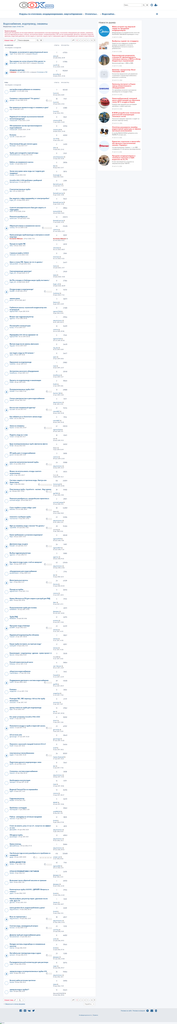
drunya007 (13, 91)
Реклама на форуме (139, 1011)
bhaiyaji (12, 175)
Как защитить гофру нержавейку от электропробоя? (29, 198)
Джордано (56, 611)
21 (43, 857)
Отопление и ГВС (42, 72)
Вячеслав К (13, 63)
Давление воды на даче (19, 544)
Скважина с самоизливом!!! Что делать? (25, 98)
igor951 (55, 684)
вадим (11, 755)
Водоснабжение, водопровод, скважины (25, 23)
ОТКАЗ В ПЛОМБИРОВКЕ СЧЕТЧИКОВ (24, 871)
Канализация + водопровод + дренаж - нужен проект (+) (31, 653)
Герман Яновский (58, 757)
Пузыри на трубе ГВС (18, 244)
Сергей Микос (14, 673)
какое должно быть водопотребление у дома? (27, 908)
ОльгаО (12, 637)
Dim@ (19, 26)
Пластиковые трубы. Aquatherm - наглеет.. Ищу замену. (31, 489)
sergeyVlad (13, 691)
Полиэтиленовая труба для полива (23, 608)
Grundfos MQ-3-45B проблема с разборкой (26, 180)
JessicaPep (56, 74)
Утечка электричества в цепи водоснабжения (27, 398)
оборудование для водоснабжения (23, 571)
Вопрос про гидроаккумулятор (21, 317)
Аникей (12, 400)
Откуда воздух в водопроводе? (22, 289)
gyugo (11, 857)
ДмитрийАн (13, 829)
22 (45, 857)
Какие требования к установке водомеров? (26, 535)
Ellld (54, 166)
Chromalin (13, 255)
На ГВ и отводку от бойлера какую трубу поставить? (29, 280)
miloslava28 (13, 120)
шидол (14, 26)
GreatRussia (13, 373)
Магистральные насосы (19, 580)
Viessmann (40, 63)
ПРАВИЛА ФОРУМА (17, 70)
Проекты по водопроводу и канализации (25, 380)
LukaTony (56, 930)
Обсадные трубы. (16, 835)
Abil (22, 26)
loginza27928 (13, 311)
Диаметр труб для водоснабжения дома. (25, 935)
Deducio (55, 302)
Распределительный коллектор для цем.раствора (29, 962)
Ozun (11, 211)
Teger (11, 484)
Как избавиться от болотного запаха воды (26, 417)
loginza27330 (14, 336)
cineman (55, 229)
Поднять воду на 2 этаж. (19, 435)
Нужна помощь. (16, 844)
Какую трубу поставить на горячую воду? (25, 644)
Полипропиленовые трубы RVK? (22, 389)
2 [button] (79, 40)
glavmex (12, 902)
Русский (12, 409)
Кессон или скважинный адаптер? (23, 407)
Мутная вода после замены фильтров (24, 344)
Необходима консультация (20, 780)
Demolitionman (14, 937)
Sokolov (55, 902)
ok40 (11, 973)
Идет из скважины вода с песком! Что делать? (27, 526)
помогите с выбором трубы (20, 517)
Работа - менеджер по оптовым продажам (26, 817)
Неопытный (56, 484)
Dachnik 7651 (57, 393)
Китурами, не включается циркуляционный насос (29, 52)
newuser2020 (14, 264)
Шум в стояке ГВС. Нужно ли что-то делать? (26, 262)
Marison (55, 584)
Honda (55, 266)
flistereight (56, 175)
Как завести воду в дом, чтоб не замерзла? (26, 562)
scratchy (12, 227)
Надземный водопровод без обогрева (24, 635)
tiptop (55, 275)
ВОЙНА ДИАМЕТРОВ (18, 862)
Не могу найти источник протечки (23, 980)
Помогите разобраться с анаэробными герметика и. (29, 498)
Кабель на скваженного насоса (21, 162)
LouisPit (55, 65)
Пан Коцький (13, 809)
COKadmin (13, 72)
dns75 (11, 764)
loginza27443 (14, 591)
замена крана (15, 298)
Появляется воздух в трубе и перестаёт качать (27, 726)
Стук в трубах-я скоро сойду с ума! (23, 507)
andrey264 (13, 646)
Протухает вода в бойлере (20, 626)
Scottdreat (56, 293)
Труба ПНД (14, 617)
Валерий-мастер (58, 193)
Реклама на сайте (126, 1011)
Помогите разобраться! (18, 216)
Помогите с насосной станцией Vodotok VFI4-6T (28, 744)
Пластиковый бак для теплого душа (23, 144)
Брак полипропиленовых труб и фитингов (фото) (29, 444)
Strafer (12, 164)
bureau (12, 327)
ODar (54, 148)
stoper (11, 964)
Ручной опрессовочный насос (21, 662)
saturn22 (12, 818)
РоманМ (55, 675)
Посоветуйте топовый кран (20, 326)
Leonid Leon (13, 218)
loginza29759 (57, 539)
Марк (11, 536)
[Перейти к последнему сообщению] (58, 56)
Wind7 (12, 718)
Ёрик (11, 709)
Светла (12, 948)
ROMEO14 (13, 618)
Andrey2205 (56, 211)
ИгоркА (12, 800)
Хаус (11, 582)
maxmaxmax (14, 518)
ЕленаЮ (12, 546)
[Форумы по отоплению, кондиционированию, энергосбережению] (49, 7)
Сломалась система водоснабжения (24, 771)
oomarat (12, 955)
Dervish (12, 655)
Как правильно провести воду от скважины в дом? (29, 107)
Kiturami (34, 54)
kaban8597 (56, 411)
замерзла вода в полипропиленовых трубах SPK (28, 971)
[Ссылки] (157, 14)
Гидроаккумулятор (17, 798)
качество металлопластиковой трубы (24, 462)
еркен (11, 355)
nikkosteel (56, 248)
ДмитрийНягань (14, 846)
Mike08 (12, 291)
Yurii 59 (12, 136)
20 (40, 857)
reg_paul (12, 346)
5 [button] (87, 40)
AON (11, 464)
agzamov (12, 318)
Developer (13, 146)
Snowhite (12, 364)
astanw (12, 727)
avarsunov (13, 702)
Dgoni (11, 791)
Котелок (12, 927)
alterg (55, 56)
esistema (56, 620)
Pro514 (11, 382)
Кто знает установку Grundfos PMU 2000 (25, 717)
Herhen (12, 864)
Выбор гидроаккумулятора (20, 553)
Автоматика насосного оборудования (24, 371)
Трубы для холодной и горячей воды (24, 153)
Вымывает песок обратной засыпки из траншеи (28, 880)
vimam (12, 436)
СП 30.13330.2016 (16, 735)
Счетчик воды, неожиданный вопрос (24, 926)
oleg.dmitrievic (57, 320)
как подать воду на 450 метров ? (22, 353)
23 (48, 857)
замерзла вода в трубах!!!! (19, 989)
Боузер (12, 982)
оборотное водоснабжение (20, 671)
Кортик (12, 427)
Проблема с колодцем (18, 808)
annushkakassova (15, 155)
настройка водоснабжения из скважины (25, 89)
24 (50, 857)
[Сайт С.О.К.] (36, 5)
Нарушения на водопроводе (20, 362)
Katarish (12, 773)
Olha (11, 991)
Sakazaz (55, 630)
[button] (73, 40)
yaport (11, 893)
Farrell (55, 93)
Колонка (13, 135)
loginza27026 (57, 429)
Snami (11, 682)
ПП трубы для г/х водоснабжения (22, 453)
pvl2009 (12, 627)
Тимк (11, 54)
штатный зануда (15, 500)
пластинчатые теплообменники (22, 753)
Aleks (11, 600)
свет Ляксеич (57, 666)
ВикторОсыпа (14, 182)
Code (54, 366)
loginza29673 (57, 548)
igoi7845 (55, 493)
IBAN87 (55, 802)
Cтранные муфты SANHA (19, 253)
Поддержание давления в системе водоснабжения (29, 680)
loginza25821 (57, 866)
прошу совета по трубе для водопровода (25, 708)
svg (11, 109)
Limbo (55, 939)
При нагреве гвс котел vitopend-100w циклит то (27, 61)
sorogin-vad (56, 857)
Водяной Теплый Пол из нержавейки (24, 789)
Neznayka (12, 782)
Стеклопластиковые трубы (20, 189)
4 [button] (84, 40)
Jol (10, 491)
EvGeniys (12, 664)
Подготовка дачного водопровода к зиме (25, 762)
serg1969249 (56, 811)
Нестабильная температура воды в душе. (25, 953)
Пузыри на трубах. (17, 589)
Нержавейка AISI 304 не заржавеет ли (24, 335)
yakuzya (12, 100)
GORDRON (13, 609)
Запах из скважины (17, 426)
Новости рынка (107, 22)
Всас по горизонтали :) (18, 917)
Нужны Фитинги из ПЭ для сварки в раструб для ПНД (30, 598)
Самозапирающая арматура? (21, 271)
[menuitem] (152, 5)
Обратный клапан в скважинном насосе (25, 226)
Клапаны (13, 689)
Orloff (11, 746)
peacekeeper (13, 837)
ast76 (11, 475)
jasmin (11, 300)
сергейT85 (13, 527)
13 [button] (91, 40)
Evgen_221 (13, 200)
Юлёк (11, 418)
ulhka (11, 245)
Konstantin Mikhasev (16, 238)
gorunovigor (13, 736)
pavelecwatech (14, 573)
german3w (56, 729)
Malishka (12, 509)
